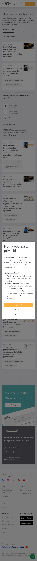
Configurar (18, 310)
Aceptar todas (18, 305)
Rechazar (18, 315)
